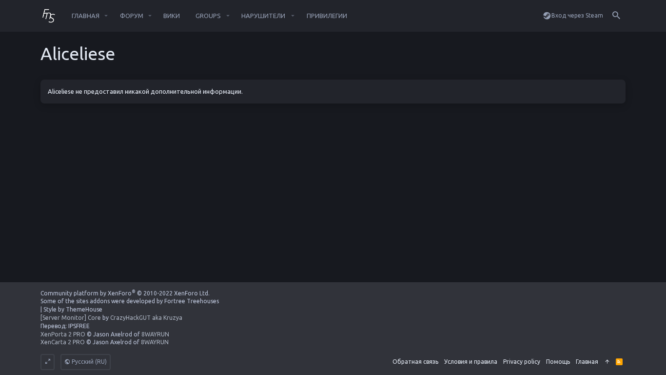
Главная (587, 361)
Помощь (558, 361)
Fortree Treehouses (191, 301)
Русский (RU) (88, 361)
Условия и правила (470, 361)
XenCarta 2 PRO (62, 342)
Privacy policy (521, 361)
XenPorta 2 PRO (62, 334)
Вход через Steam (577, 15)
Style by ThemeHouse (72, 309)
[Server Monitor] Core (70, 317)
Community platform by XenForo (125, 293)
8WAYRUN (155, 334)
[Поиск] (616, 15)
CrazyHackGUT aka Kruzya (146, 317)
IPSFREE (79, 326)
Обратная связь (415, 361)
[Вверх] (607, 362)
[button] (106, 16)
